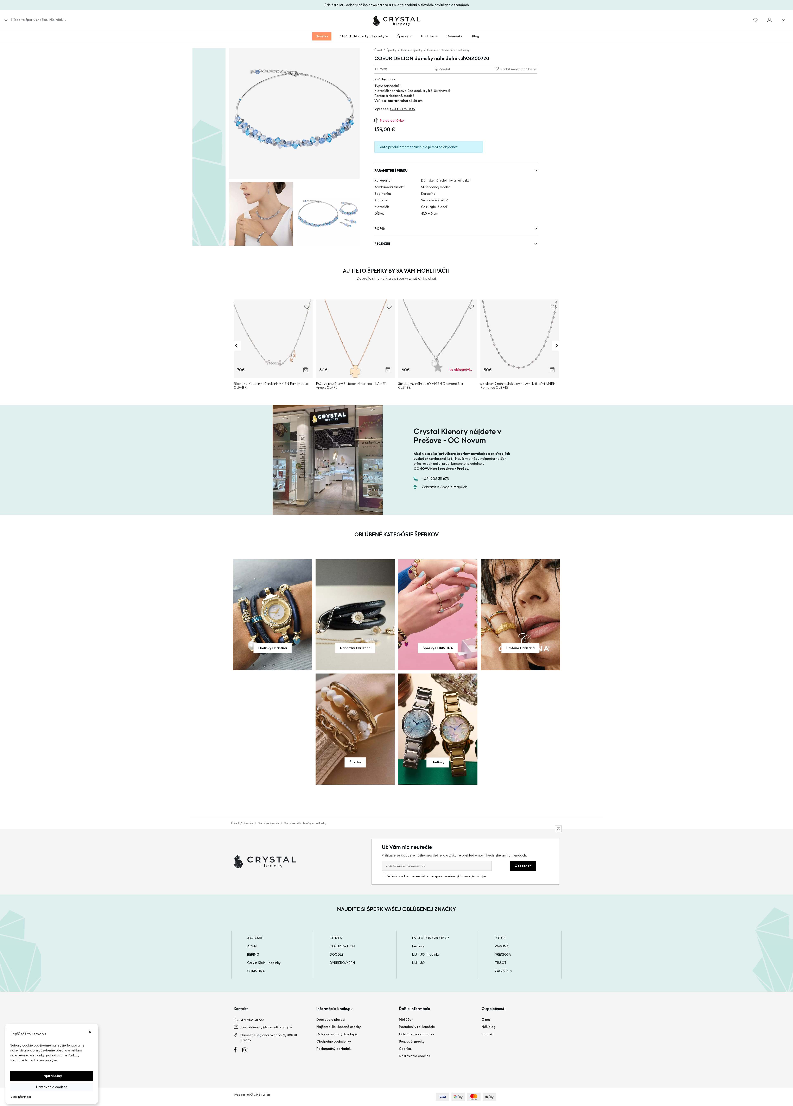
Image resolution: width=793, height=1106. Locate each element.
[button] (455, 170)
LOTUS (500, 938)
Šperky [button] (402, 36)
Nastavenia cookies (51, 1087)
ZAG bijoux (503, 971)
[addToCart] (305, 369)
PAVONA (502, 946)
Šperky (391, 50)
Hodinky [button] (427, 36)
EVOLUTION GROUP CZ (430, 938)
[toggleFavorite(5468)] (471, 308)
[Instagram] (247, 1051)
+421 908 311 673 (435, 478)
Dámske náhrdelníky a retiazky (448, 50)
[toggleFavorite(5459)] (389, 308)
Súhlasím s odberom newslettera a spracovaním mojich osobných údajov (437, 876)
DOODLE (336, 954)
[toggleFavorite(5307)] (306, 308)
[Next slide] (557, 345)
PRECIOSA (503, 954)
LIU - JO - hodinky (426, 954)
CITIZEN (336, 938)
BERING (253, 954)
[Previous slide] (236, 345)
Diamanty (454, 36)
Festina (418, 946)
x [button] (90, 1031)
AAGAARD (255, 938)
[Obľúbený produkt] (755, 20)
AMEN (252, 946)
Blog (475, 36)
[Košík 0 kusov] (783, 20)
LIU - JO (418, 963)
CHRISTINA (256, 971)
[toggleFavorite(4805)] (553, 308)
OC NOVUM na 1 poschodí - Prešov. (441, 468)
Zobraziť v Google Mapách (444, 487)
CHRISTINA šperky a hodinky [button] (362, 36)
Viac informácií (20, 1097)
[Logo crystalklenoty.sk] (396, 21)
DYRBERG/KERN (342, 963)
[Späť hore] (558, 829)
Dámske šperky (411, 50)
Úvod (378, 50)
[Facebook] (237, 1051)
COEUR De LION (402, 109)
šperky (248, 823)
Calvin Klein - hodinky (264, 963)
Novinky (322, 36)
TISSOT (501, 963)
